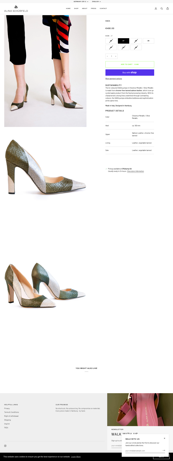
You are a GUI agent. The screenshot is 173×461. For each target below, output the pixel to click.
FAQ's (6, 427)
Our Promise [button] (62, 405)
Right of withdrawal (11, 416)
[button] (76, 8)
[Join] (163, 450)
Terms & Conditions (11, 412)
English (95, 1)
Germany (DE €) (80, 1)
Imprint (7, 424)
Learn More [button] (76, 457)
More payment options (113, 78)
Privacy (7, 408)
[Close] (165, 438)
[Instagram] (5, 446)
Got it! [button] (161, 457)
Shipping (7, 420)
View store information (135, 171)
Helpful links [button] (11, 405)
